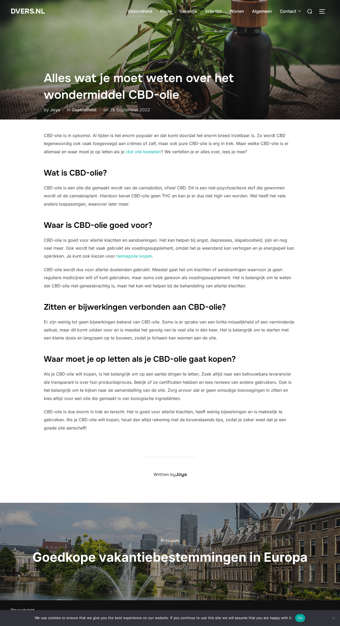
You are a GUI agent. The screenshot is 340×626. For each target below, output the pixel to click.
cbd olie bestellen (143, 151)
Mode (166, 11)
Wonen (237, 11)
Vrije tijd (213, 11)
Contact (288, 11)
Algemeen (262, 11)
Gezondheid (140, 11)
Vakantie (188, 11)
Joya (55, 109)
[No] (333, 618)
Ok (300, 618)
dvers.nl (28, 11)
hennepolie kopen (134, 256)
